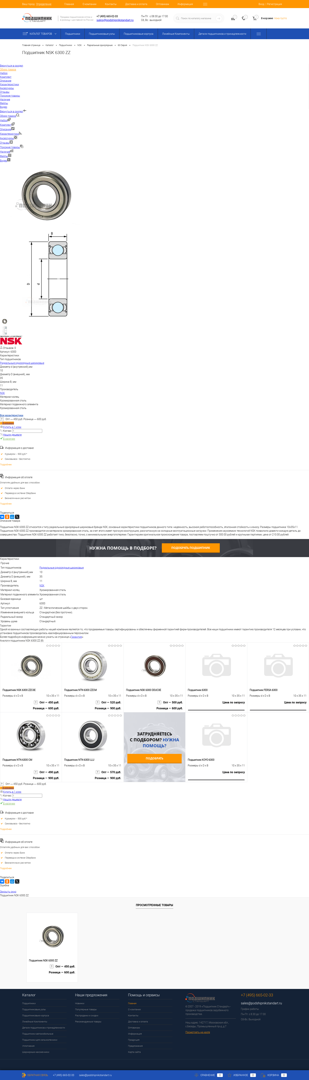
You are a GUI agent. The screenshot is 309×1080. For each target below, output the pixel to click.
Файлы (4, 156)
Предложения (135, 1046)
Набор (4, 120)
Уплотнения (28, 1046)
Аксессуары (7, 138)
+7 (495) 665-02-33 (107, 16)
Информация (185, 4)
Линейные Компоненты (176, 33)
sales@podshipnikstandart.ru (115, 20)
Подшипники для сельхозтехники (39, 1039)
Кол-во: (7, 430)
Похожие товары (10, 147)
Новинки (79, 1003)
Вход (261, 4)
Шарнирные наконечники (35, 1052)
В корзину (8, 423)
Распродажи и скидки (86, 1015)
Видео (3, 160)
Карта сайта (134, 1052)
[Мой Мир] (12, 517)
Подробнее (6, 464)
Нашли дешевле (12, 434)
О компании (89, 4)
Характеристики (9, 133)
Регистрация (274, 4)
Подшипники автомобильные (37, 1033)
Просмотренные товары (154, 905)
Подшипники (72, 33)
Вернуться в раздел (11, 111)
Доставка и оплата (136, 4)
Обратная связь (37, 1075)
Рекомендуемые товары (88, 1021)
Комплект (5, 124)
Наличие (5, 151)
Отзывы (4, 142)
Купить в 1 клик (12, 427)
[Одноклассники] (7, 517)
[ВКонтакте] (2, 517)
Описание (5, 129)
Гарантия (76, 636)
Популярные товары (86, 1009)
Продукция (133, 1039)
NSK (2, 393)
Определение (43, 4)
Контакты (111, 4)
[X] (17, 517)
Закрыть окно (8, 891)
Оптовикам (162, 4)
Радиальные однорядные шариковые (22, 363)
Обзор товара (8, 115)
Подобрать (154, 758)
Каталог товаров (41, 33)
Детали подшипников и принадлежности (222, 33)
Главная (69, 4)
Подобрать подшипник (190, 548)
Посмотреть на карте (197, 1032)
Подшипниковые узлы (102, 33)
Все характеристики (11, 415)
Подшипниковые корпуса (138, 33)
